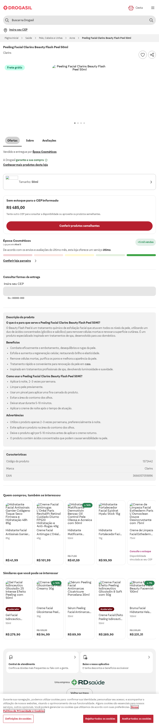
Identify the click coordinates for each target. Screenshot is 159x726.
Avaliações (49, 140)
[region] (79, 710)
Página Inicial (11, 38)
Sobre (30, 140)
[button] (79, 92)
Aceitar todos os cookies (136, 718)
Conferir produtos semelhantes (79, 225)
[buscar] (151, 20)
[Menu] (152, 7)
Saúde (28, 38)
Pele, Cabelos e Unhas (50, 38)
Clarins (149, 468)
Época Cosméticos (45, 151)
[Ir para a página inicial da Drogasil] (17, 7)
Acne (72, 38)
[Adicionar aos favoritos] (143, 55)
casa (87, 364)
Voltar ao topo (80, 693)
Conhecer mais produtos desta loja (25, 164)
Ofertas (12, 140)
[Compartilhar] (152, 55)
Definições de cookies (18, 718)
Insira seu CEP (14, 284)
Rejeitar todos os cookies (100, 718)
